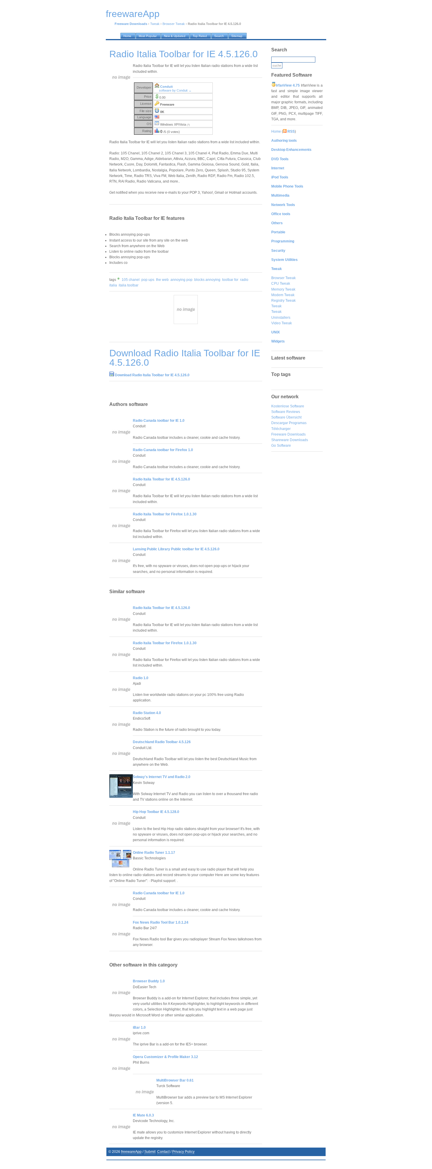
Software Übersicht (286, 417)
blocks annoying (207, 280)
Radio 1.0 (140, 678)
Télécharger (281, 429)
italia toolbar (128, 285)
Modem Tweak (282, 295)
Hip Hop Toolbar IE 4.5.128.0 (156, 812)
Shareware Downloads (289, 440)
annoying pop (181, 280)
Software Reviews (285, 412)
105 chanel (131, 280)
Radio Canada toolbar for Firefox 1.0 (163, 450)
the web (162, 280)
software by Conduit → (175, 90)
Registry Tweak (283, 300)
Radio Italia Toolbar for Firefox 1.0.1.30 (165, 514)
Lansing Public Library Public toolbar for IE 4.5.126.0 (176, 549)
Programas (298, 423)
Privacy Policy (183, 1152)
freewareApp (131, 1152)
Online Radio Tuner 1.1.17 (154, 853)
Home (276, 131)
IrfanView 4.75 (288, 85)
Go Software (281, 445)
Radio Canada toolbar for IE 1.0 (159, 421)
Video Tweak (281, 323)
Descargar (279, 423)
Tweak (155, 24)
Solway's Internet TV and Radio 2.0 (161, 777)
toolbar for (230, 280)
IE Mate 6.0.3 (143, 1115)
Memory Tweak (283, 289)
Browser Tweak (174, 24)
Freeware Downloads (288, 434)
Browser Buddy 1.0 (149, 981)
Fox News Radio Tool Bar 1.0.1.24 (160, 922)
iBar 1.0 (139, 1027)
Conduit (166, 86)
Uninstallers (280, 318)
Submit (149, 1152)
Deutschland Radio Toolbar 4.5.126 (162, 742)
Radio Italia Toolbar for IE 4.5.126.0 (161, 479)
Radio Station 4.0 (147, 713)
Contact (163, 1152)
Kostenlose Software (287, 406)
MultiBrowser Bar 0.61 (175, 1080)
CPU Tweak (280, 283)
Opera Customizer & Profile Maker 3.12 (165, 1057)
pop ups (147, 280)
